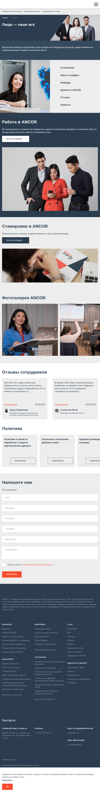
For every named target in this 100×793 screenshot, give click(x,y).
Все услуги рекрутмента (45, 650)
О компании (67, 67)
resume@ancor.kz (74, 745)
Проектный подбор (43, 629)
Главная (5, 18)
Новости (70, 671)
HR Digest (71, 683)
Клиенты (65, 105)
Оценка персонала (10, 664)
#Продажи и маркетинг (32, 11)
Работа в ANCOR (9, 633)
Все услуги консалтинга (12, 695)
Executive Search (42, 636)
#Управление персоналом (11, 11)
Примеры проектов (75, 648)
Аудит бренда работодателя (14, 675)
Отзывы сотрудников (24, 372)
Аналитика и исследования (78, 679)
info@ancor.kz (73, 733)
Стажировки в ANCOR (76, 656)
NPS (69, 633)
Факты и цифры (69, 75)
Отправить (11, 574)
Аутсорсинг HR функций (45, 668)
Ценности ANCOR (70, 90)
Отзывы (65, 97)
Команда (65, 82)
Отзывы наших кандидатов (13, 644)
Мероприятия (73, 675)
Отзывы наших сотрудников (14, 648)
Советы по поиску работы (13, 636)
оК (7, 787)
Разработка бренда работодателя (16, 679)
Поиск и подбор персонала (46, 633)
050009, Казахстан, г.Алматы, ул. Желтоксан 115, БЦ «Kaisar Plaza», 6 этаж (17, 735)
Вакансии (6, 629)
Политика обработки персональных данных (20, 765)
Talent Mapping (41, 640)
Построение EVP (9, 671)
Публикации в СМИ (75, 667)
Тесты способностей (11, 667)
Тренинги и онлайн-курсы (13, 689)
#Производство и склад (51, 11)
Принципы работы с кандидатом (16, 640)
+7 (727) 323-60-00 (43, 733)
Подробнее (7, 780)
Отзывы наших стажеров (12, 652)
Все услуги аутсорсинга (45, 699)
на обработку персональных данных (37, 565)
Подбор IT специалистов (45, 644)
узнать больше (14, 139)
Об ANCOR (72, 629)
